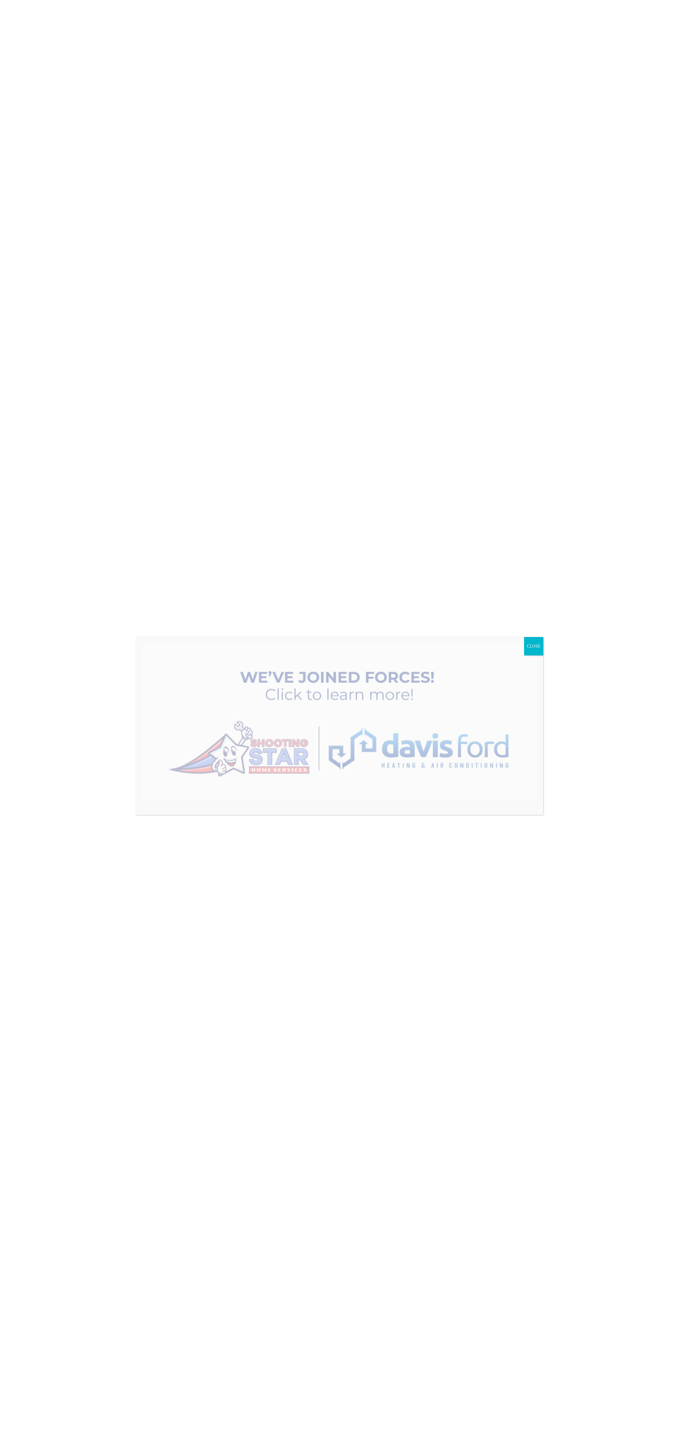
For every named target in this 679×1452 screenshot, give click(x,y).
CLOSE (533, 646)
